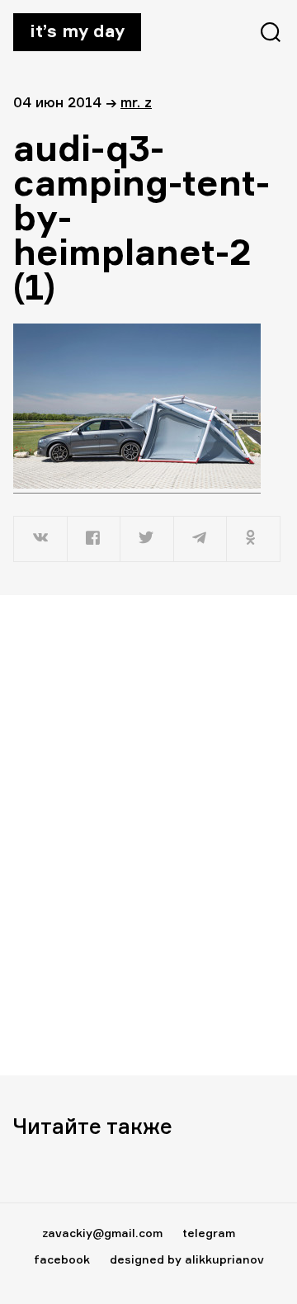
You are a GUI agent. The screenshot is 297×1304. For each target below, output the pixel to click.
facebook (62, 1259)
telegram (208, 1233)
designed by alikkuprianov (187, 1259)
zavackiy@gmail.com (102, 1233)
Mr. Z (136, 102)
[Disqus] (148, 834)
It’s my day (77, 30)
